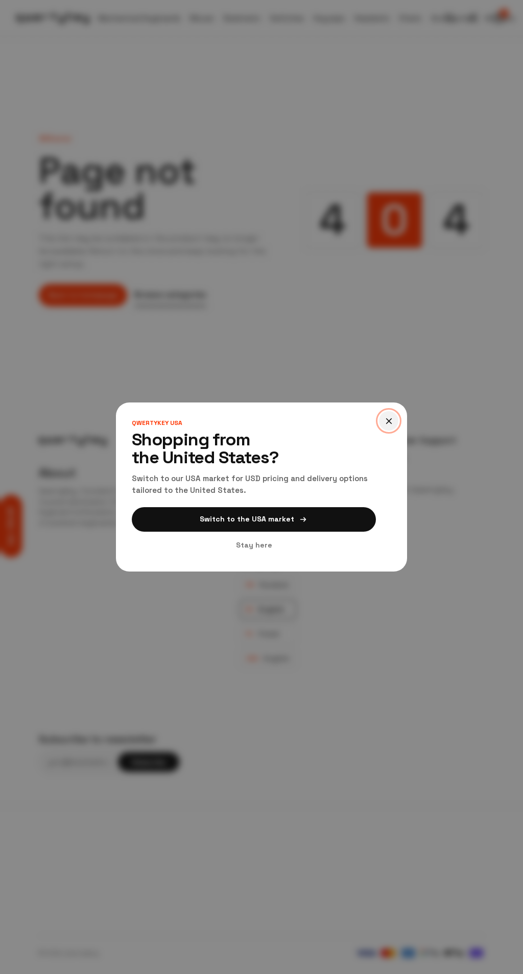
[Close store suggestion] (388, 421)
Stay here (254, 545)
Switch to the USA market (247, 519)
